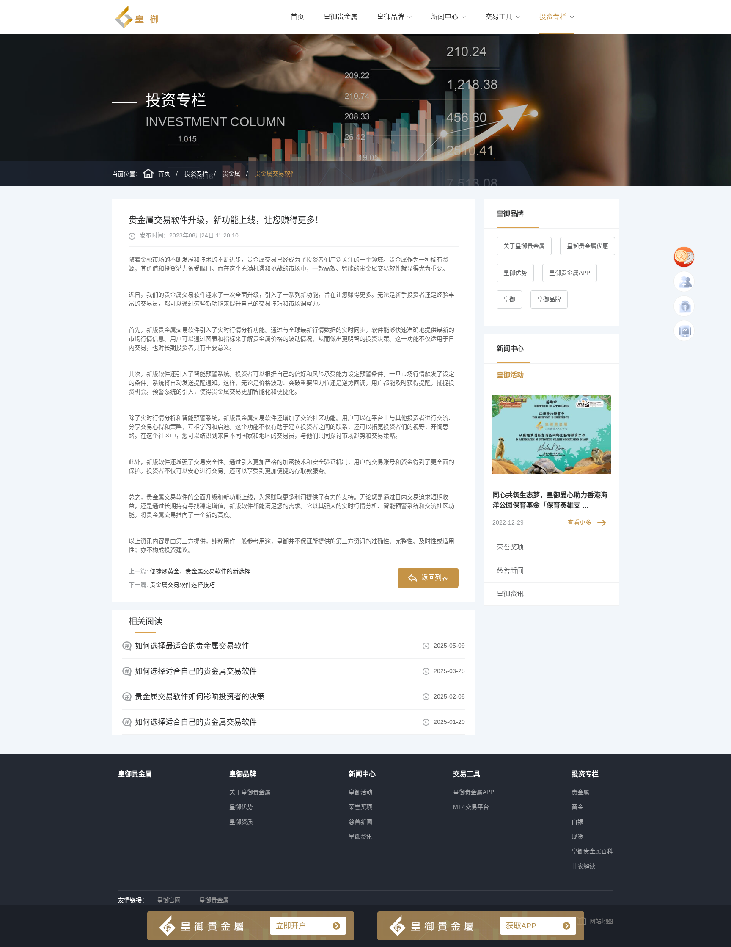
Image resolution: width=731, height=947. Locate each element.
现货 (577, 836)
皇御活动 (360, 792)
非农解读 (583, 866)
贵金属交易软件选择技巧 (182, 584)
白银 (577, 821)
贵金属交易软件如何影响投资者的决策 (199, 697)
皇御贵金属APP (569, 272)
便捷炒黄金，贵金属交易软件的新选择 (200, 571)
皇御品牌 (390, 16)
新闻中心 (444, 16)
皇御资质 (241, 821)
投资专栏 (552, 16)
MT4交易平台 (471, 806)
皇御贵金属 (340, 16)
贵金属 (231, 173)
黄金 (577, 806)
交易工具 (498, 16)
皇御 (509, 299)
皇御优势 (515, 272)
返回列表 (434, 577)
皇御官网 (169, 900)
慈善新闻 (360, 821)
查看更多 (579, 522)
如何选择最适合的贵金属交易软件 (192, 646)
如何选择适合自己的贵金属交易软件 (196, 671)
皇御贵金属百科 (592, 851)
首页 (297, 16)
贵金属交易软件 (275, 173)
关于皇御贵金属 (524, 246)
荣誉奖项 (360, 806)
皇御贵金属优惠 (587, 246)
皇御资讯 (360, 836)
